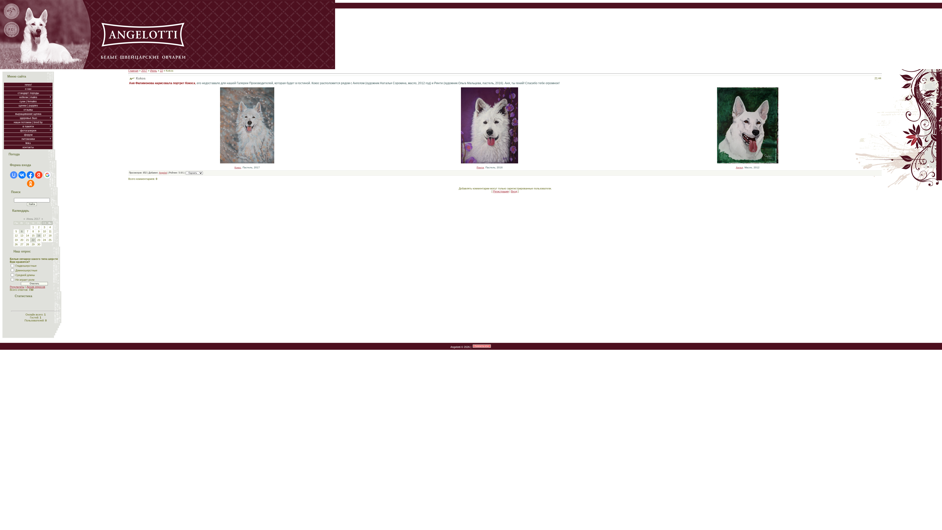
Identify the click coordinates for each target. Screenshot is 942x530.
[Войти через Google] (47, 175)
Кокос (238, 167)
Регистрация (501, 191)
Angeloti (163, 173)
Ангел (739, 167)
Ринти (480, 167)
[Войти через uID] (13, 175)
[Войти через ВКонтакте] (22, 175)
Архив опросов (35, 286)
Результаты (17, 286)
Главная (133, 70)
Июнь (153, 70)
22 (33, 239)
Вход (514, 191)
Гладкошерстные (26, 265)
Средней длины (25, 275)
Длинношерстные (26, 270)
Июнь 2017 (33, 218)
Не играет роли (24, 279)
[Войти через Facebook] (30, 175)
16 (38, 235)
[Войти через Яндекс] (38, 175)
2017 (144, 70)
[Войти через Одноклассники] (30, 183)
